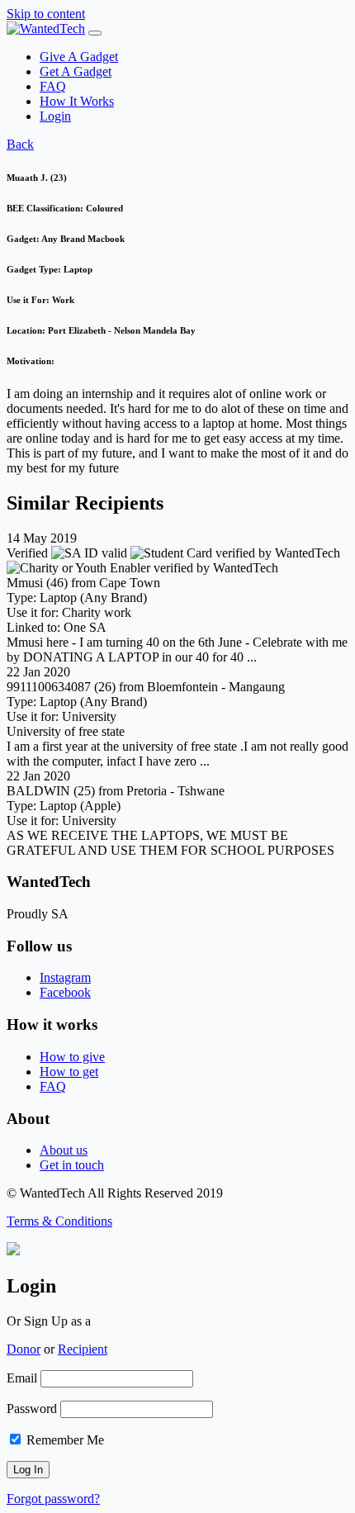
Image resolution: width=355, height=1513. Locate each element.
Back (20, 144)
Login (55, 116)
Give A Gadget (79, 57)
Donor (23, 1349)
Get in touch (72, 1165)
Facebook (65, 992)
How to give (72, 1057)
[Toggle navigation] (95, 33)
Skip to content (46, 14)
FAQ (53, 86)
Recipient (82, 1349)
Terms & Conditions (59, 1221)
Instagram (65, 977)
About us (64, 1150)
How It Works (77, 101)
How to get (69, 1072)
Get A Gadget (75, 71)
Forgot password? (53, 1499)
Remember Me (63, 1440)
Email (22, 1378)
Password (32, 1409)
